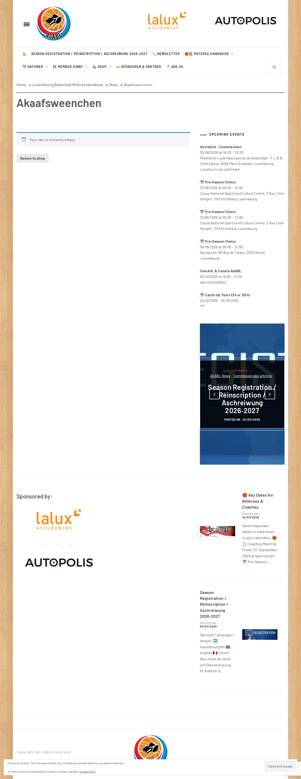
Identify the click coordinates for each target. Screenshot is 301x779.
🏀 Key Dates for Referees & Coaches (257, 500)
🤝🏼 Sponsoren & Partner (138, 67)
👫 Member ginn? (68, 67)
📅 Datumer (32, 67)
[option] (242, 394)
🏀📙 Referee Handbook (207, 54)
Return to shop (32, 158)
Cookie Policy (87, 771)
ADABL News (220, 376)
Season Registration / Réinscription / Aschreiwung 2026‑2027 (89, 54)
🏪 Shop (99, 67)
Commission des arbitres (253, 376)
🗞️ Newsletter (166, 54)
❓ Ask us (174, 67)
